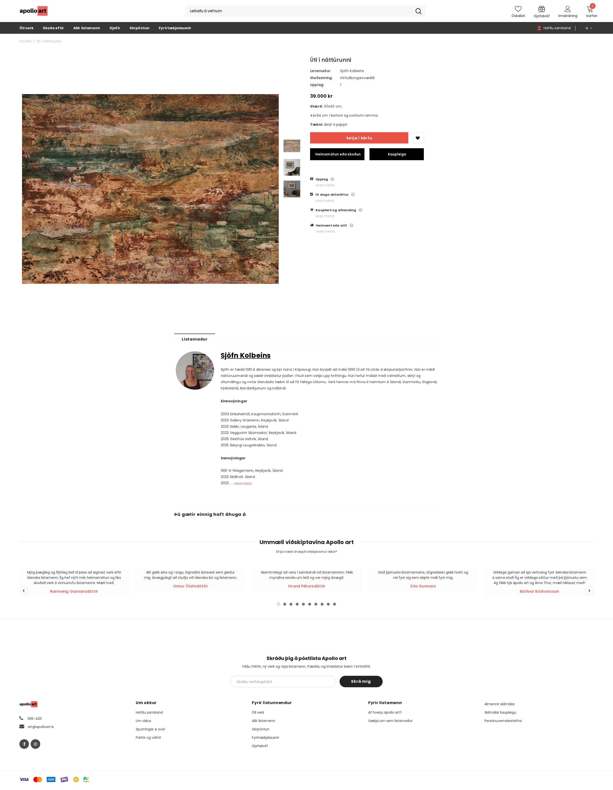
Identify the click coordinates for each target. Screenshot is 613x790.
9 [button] (328, 604)
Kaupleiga (397, 154)
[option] (150, 189)
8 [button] (322, 604)
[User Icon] (567, 8)
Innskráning (567, 15)
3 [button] (290, 604)
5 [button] (303, 604)
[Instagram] (35, 744)
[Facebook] (24, 744)
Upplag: (317, 84)
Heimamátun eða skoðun (338, 154)
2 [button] (284, 604)
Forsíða (25, 41)
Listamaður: (320, 70)
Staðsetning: (321, 77)
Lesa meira (243, 483)
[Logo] (33, 11)
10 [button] (334, 604)
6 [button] (309, 604)
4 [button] (297, 604)
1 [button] (278, 604)
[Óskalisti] (418, 137)
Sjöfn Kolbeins (352, 70)
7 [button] (315, 604)
